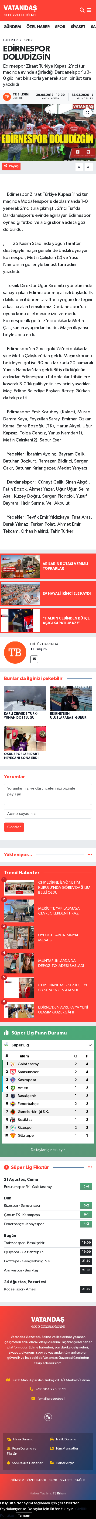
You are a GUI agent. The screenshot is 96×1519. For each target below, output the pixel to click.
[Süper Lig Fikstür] (90, 1167)
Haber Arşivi (65, 1463)
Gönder (14, 827)
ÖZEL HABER (38, 27)
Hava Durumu (23, 1439)
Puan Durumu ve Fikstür (22, 1451)
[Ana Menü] (89, 10)
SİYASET (78, 27)
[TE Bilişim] (15, 652)
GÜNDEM (12, 27)
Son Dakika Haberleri (27, 1463)
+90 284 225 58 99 (51, 1389)
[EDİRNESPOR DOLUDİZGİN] (48, 132)
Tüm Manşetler (66, 1448)
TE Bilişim (38, 649)
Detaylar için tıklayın (48, 1150)
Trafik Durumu (65, 1439)
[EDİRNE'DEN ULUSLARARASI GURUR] (71, 698)
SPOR (60, 27)
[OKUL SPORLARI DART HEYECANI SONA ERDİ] (25, 738)
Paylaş (14, 166)
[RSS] (48, 1417)
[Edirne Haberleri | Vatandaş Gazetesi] (20, 10)
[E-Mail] (34, 659)
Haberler (10, 40)
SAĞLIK (80, 1480)
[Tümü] (90, 855)
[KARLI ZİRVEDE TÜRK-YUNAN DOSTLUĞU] (25, 698)
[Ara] (82, 10)
